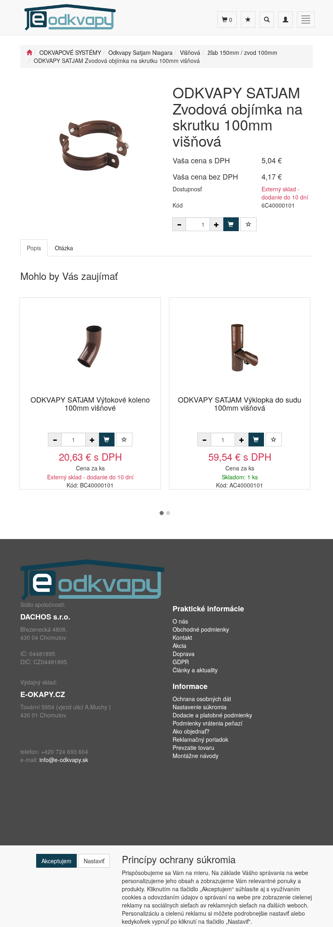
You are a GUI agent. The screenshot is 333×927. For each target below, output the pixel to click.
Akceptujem (56, 861)
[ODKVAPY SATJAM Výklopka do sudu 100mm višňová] (239, 347)
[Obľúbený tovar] (248, 19)
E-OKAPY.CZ (42, 694)
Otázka (64, 248)
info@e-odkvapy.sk (63, 760)
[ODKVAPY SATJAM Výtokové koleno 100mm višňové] (90, 347)
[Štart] (29, 52)
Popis (34, 248)
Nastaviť (94, 861)
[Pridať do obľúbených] (248, 224)
